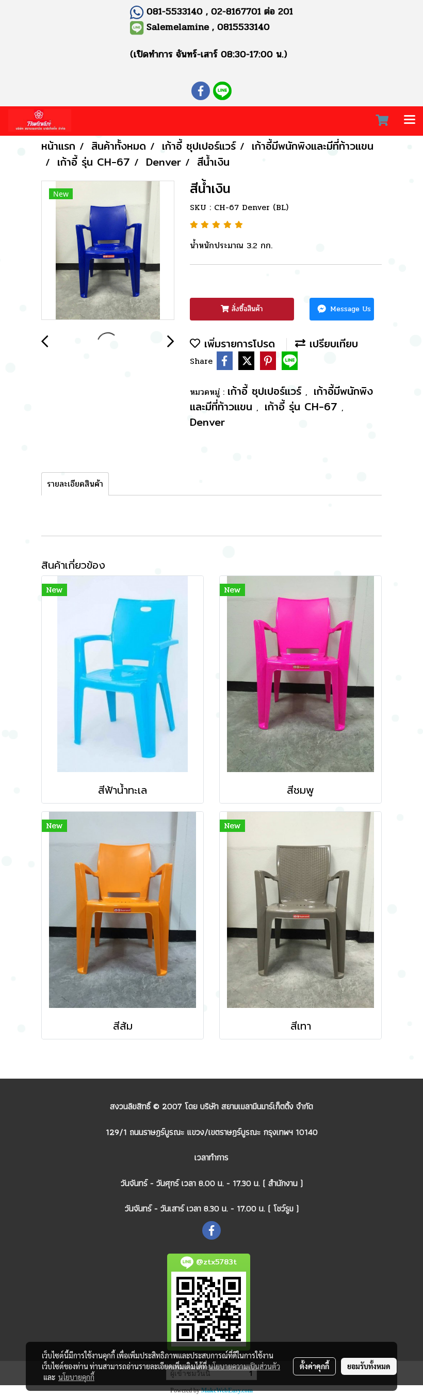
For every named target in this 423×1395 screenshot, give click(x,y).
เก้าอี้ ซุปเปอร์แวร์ (266, 391)
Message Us (349, 308)
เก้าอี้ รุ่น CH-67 (303, 406)
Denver (207, 422)
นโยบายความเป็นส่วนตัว (244, 1366)
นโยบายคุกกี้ (76, 1377)
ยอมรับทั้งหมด (369, 1366)
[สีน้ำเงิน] (108, 250)
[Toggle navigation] (409, 120)
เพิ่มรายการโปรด (237, 343)
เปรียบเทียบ (331, 343)
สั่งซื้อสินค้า (246, 308)
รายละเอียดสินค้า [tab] (75, 483)
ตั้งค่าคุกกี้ (314, 1366)
